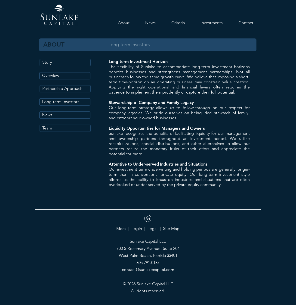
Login (137, 228)
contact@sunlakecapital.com (148, 269)
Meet (121, 228)
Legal (152, 228)
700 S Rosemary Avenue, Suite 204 (148, 248)
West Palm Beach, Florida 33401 (148, 255)
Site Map (171, 228)
